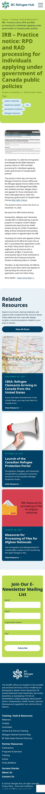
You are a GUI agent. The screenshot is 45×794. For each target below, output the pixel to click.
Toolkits (5, 723)
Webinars (6, 719)
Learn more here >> (26, 278)
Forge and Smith (25, 789)
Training (6, 755)
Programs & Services (12, 751)
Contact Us (8, 776)
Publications (8, 747)
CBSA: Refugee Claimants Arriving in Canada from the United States (21, 386)
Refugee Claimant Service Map (16, 734)
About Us (7, 772)
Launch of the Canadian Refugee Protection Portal (18, 462)
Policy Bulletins (9, 762)
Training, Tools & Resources (17, 715)
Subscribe (22, 648)
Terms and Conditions (24, 786)
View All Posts (22, 329)
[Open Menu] (40, 5)
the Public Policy (19, 200)
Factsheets (7, 727)
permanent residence (13, 109)
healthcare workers (12, 105)
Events (5, 759)
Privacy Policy (7, 786)
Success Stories (10, 768)
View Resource (12, 407)
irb (27, 105)
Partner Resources (12, 743)
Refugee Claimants (12, 113)
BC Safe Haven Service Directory (17, 738)
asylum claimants (11, 101)
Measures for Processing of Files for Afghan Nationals (21, 538)
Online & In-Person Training (15, 730)
